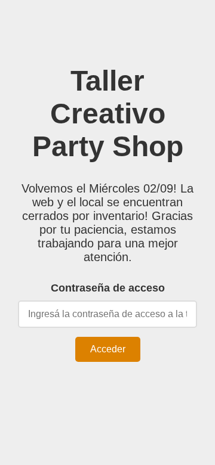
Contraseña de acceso (108, 288)
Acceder (107, 349)
